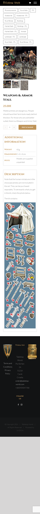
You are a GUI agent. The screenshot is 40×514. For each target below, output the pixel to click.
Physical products (10, 10)
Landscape (22, 37)
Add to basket (27, 127)
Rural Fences (9, 21)
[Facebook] (18, 404)
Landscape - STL (10, 37)
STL (33, 10)
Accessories (8, 15)
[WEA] (20, 63)
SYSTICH (20, 430)
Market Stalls (9, 26)
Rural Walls (24, 10)
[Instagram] (21, 404)
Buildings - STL (22, 26)
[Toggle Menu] (35, 3)
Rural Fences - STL (26, 42)
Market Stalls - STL (11, 31)
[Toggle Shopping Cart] (30, 3)
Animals (23, 31)
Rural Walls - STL (10, 42)
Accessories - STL (22, 15)
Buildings (20, 21)
